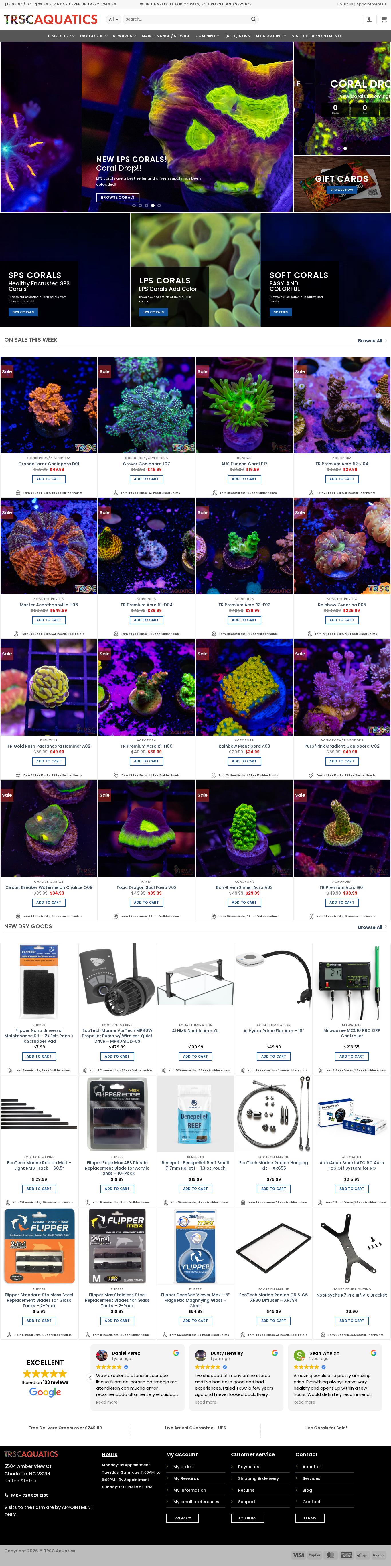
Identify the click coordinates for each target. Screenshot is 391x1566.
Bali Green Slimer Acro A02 (244, 887)
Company (206, 35)
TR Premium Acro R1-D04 (147, 605)
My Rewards (186, 1478)
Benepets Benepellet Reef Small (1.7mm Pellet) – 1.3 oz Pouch (195, 1165)
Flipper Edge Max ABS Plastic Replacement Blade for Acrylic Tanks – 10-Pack (117, 1168)
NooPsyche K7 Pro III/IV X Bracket (352, 1295)
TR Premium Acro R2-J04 (341, 464)
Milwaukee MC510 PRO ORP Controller (351, 1033)
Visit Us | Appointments (317, 35)
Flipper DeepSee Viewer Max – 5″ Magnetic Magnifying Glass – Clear (195, 1300)
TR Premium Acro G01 (341, 887)
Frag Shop (59, 35)
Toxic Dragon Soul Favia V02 (146, 887)
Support (247, 1502)
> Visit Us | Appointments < (362, 4)
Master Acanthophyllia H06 (49, 605)
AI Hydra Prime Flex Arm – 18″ (274, 1031)
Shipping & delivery (258, 1478)
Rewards (122, 35)
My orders (184, 1467)
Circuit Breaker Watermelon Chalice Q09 (48, 887)
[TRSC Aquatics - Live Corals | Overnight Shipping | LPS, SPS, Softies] (50, 19)
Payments (248, 1467)
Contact (312, 1502)
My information (189, 1490)
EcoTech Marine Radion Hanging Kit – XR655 (273, 1165)
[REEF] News (237, 35)
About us (312, 1467)
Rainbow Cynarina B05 (342, 605)
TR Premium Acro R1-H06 (147, 746)
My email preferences (196, 1502)
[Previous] (14, 127)
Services (311, 1478)
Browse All (370, 340)
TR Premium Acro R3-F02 (244, 605)
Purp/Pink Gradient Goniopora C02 (342, 746)
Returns (246, 1490)
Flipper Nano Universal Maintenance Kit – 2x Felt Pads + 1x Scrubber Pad (39, 1036)
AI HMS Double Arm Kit (195, 1031)
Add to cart (48, 479)
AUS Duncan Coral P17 (244, 464)
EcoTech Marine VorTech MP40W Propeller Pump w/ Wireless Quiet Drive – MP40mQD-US (117, 1036)
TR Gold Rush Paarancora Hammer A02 (48, 746)
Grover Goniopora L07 (146, 464)
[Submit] (253, 19)
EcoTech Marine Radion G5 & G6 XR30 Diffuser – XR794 (273, 1297)
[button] (369, 19)
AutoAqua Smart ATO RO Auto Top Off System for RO (352, 1165)
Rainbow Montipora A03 (244, 746)
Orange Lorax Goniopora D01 (48, 464)
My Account (269, 35)
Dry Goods (92, 35)
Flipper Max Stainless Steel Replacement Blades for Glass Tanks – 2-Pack (117, 1300)
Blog (307, 1490)
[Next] (280, 127)
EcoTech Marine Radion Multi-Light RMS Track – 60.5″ (39, 1165)
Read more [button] (205, 1402)
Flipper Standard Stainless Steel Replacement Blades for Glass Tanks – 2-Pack (39, 1300)
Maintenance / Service (166, 35)
